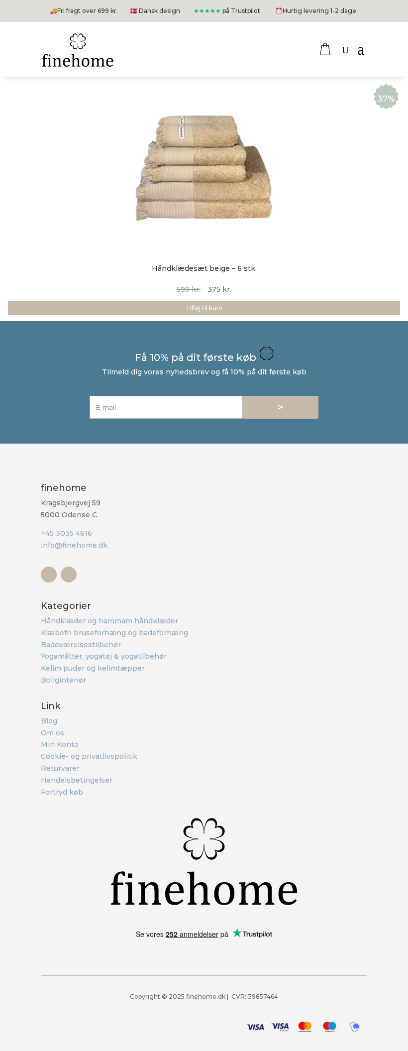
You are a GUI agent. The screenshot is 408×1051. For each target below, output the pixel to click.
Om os (52, 732)
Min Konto (60, 744)
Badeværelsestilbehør (81, 644)
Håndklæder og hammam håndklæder (109, 620)
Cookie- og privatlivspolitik (89, 756)
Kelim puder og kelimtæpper (93, 668)
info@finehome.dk (74, 545)
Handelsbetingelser (76, 780)
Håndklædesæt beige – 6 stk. (204, 268)
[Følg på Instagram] (69, 575)
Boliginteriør (63, 680)
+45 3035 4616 (66, 533)
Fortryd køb (62, 792)
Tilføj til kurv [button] (204, 308)
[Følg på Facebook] (49, 575)
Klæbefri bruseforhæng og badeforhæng (114, 632)
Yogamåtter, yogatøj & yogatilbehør (104, 656)
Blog (49, 720)
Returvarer (60, 768)
